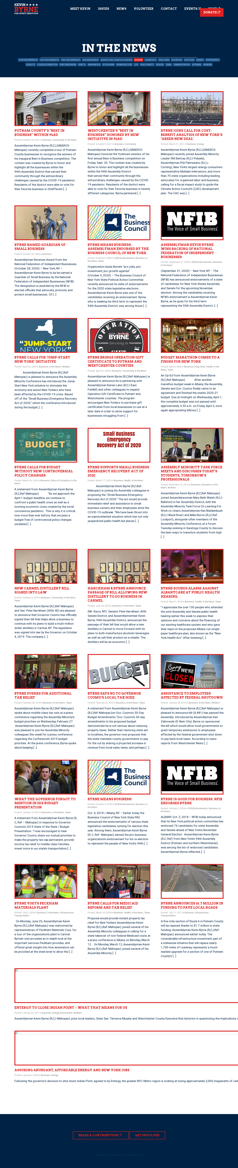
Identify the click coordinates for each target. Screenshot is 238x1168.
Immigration (94, 65)
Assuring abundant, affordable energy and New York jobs (71, 1070)
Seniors (159, 65)
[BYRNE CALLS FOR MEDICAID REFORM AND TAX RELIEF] (119, 881)
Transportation (182, 65)
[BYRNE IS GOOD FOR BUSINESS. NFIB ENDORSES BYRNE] (192, 777)
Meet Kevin (80, 8)
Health (82, 65)
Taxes (168, 65)
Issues (103, 8)
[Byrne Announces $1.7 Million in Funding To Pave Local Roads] (192, 881)
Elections (189, 60)
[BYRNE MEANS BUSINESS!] (119, 777)
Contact (169, 8)
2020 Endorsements (49, 60)
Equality (30, 65)
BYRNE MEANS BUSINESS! (110, 799)
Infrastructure (124, 65)
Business (139, 60)
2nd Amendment (90, 60)
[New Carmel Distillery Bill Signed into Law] (45, 566)
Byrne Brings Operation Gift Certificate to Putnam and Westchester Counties (116, 361)
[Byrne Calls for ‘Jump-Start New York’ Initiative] (45, 335)
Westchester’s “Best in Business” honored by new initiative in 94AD (113, 135)
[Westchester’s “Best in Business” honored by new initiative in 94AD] (119, 108)
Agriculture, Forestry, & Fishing (116, 60)
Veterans (196, 65)
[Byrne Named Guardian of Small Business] (45, 222)
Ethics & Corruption (47, 65)
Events (191, 8)
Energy (200, 60)
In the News (108, 65)
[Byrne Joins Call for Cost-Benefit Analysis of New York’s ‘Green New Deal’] (192, 108)
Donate (210, 12)
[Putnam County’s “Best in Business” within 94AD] (45, 108)
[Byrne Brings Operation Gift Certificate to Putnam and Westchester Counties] (119, 335)
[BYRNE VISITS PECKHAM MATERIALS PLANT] (45, 881)
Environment (212, 60)
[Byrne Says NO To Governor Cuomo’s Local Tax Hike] (119, 671)
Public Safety (147, 65)
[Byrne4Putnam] (26, 8)
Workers (208, 65)
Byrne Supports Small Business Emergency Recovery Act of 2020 (118, 471)
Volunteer (143, 8)
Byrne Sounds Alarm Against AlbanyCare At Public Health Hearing (190, 592)
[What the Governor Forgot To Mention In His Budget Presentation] (45, 777)
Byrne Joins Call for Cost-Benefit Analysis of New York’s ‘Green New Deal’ (191, 135)
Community (150, 60)
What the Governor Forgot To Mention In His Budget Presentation (45, 803)
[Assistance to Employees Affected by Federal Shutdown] (192, 671)
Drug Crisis (164, 60)
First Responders (68, 65)
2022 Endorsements (70, 60)
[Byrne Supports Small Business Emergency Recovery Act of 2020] (119, 445)
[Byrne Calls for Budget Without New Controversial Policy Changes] (45, 445)
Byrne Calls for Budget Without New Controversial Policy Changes (43, 471)
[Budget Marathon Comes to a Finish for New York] (192, 335)
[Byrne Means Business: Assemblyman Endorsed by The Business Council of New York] (119, 222)
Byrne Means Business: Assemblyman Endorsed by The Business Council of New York (118, 249)
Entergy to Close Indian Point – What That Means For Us (70, 1007)
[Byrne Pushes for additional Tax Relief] (45, 671)
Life (136, 65)
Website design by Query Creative (119, 1155)
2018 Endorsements (28, 60)
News (121, 8)
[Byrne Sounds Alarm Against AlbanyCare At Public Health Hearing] (192, 566)
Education (177, 60)
